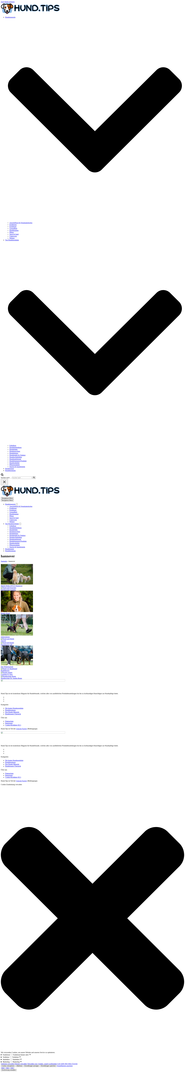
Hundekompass (10, 470)
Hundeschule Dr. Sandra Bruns (11, 678)
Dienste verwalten (21, 1064)
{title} (3, 1068)
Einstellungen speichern (48, 1066)
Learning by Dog (7, 674)
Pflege (11, 232)
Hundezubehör (14, 463)
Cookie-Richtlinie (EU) (13, 725)
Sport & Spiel (14, 234)
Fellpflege (12, 445)
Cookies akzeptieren (8, 1066)
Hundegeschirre (14, 451)
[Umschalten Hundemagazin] (17, 504)
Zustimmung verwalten (9, 1070)
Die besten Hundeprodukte (14, 708)
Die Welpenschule (7, 667)
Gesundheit (13, 228)
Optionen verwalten (7, 1064)
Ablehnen (19, 1066)
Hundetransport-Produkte (18, 461)
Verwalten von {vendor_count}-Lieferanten (42, 1064)
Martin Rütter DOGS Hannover (11, 586)
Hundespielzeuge (15, 459)
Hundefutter (13, 449)
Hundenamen (14, 230)
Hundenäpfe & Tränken (17, 455)
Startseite (4, 561)
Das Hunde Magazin (12, 712)
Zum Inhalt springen (8, 2)
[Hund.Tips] (30, 14)
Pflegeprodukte (14, 465)
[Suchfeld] (2, 475)
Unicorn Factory (22, 729)
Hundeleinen (13, 453)
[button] (95, 120)
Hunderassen (9, 468)
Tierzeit (3, 641)
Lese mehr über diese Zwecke (67, 1064)
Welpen (12, 238)
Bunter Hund (5, 613)
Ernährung (13, 225)
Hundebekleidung (15, 447)
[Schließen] (4, 482)
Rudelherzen (5, 671)
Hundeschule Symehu (8, 590)
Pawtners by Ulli (6, 644)
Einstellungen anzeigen (31, 1066)
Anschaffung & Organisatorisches (20, 223)
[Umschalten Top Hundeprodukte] (20, 524)
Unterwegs (13, 236)
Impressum (9, 723)
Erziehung (12, 226)
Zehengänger (5, 637)
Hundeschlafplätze (15, 457)
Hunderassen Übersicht (13, 714)
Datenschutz (9, 721)
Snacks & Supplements (17, 467)
